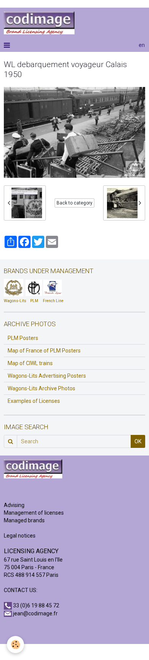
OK (137, 441)
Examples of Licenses (34, 401)
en (142, 45)
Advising (14, 505)
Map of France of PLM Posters (44, 351)
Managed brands (24, 520)
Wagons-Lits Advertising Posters (47, 376)
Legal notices (20, 536)
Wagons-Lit (14, 301)
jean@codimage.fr (35, 613)
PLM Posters (23, 338)
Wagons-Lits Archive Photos (41, 388)
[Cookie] (15, 644)
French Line (53, 301)
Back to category (74, 203)
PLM (34, 301)
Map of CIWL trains (30, 363)
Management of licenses (34, 513)
